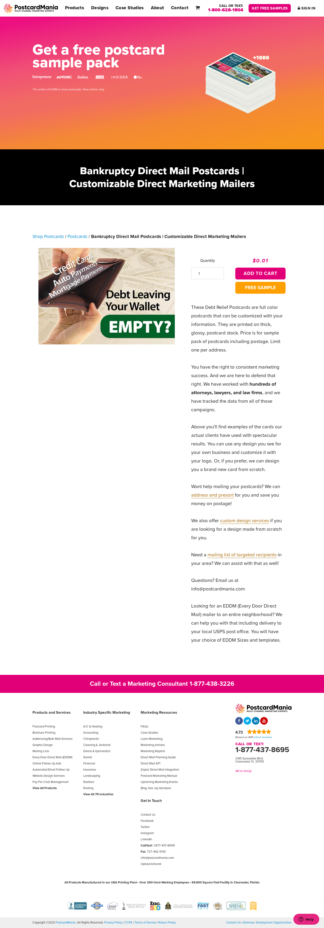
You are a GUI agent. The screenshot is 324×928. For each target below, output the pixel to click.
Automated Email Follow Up (50, 770)
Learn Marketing (151, 739)
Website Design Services (48, 776)
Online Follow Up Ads (46, 763)
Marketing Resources (159, 712)
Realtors (88, 782)
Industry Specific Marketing (106, 712)
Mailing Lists (40, 751)
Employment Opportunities (274, 922)
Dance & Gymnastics (97, 751)
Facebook (147, 821)
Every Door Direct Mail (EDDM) (52, 757)
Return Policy (167, 922)
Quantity (207, 260)
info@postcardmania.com (157, 858)
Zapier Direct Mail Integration (160, 770)
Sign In (307, 8)
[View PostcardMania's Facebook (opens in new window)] (239, 721)
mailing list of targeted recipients (242, 555)
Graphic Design (42, 745)
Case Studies (149, 733)
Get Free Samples (270, 8)
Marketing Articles (153, 745)
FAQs (144, 726)
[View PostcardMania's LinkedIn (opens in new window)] (255, 721)
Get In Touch (151, 800)
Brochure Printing (43, 733)
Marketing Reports (153, 751)
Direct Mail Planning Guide (158, 757)
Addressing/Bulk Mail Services (52, 739)
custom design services (244, 521)
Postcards (77, 236)
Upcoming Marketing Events (159, 782)
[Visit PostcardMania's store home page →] (31, 8)
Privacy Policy (113, 922)
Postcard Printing (43, 726)
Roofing (88, 788)
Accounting (90, 733)
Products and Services (51, 712)
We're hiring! (243, 771)
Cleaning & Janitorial (97, 745)
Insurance (89, 770)
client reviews (263, 737)
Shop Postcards (48, 236)
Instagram (147, 833)
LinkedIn (146, 839)
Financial (89, 763)
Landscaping (91, 776)
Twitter (145, 827)
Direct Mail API (150, 763)
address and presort (212, 495)
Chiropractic (91, 739)
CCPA (128, 922)
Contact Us (148, 815)
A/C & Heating (92, 726)
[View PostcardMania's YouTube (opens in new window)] (264, 721)
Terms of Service (145, 922)
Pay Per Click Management (50, 782)
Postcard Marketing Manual (159, 776)
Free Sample (260, 288)
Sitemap (248, 922)
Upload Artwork (151, 864)
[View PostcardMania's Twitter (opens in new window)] (247, 721)
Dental (87, 757)
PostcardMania (66, 922)
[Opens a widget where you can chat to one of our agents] (306, 920)
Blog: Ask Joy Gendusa (156, 788)
